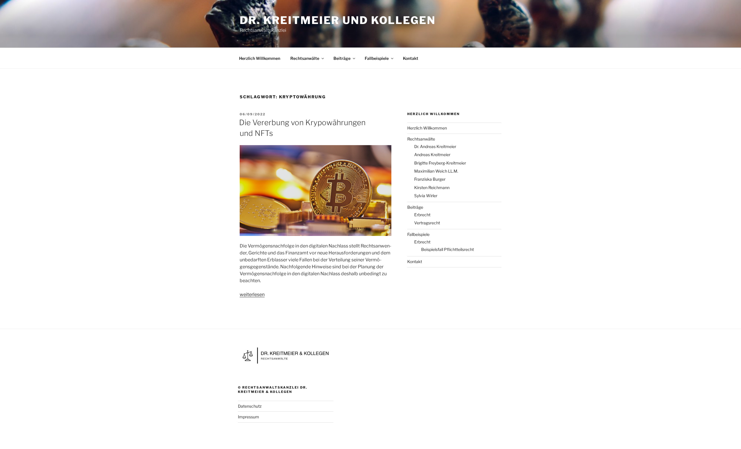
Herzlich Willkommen (259, 58)
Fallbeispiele (377, 58)
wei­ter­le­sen (252, 294)
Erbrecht (422, 214)
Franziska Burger (429, 179)
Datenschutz (250, 406)
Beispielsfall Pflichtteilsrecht (447, 249)
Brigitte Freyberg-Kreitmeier (440, 162)
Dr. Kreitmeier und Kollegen (338, 20)
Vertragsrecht (427, 222)
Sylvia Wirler (425, 195)
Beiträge (342, 58)
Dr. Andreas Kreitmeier (435, 146)
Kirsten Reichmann (432, 187)
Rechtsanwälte (304, 58)
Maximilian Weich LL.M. (436, 171)
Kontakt (410, 58)
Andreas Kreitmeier (432, 154)
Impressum (248, 416)
